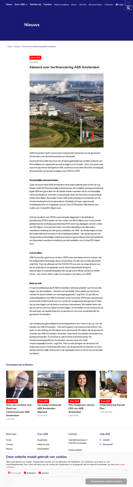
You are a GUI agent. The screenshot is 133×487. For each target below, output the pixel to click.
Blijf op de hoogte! (95, 5)
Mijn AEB (82, 5)
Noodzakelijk (16, 473)
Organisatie (42, 440)
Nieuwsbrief (107, 444)
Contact (47, 4)
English (121, 5)
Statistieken (31, 473)
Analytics (45, 473)
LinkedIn (106, 440)
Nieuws (74, 5)
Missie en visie (43, 444)
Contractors (109, 5)
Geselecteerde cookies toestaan (106, 481)
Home (9, 4)
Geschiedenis (43, 449)
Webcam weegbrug (61, 5)
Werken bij (35, 4)
